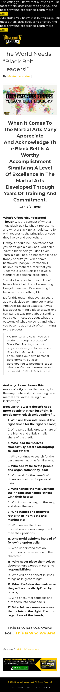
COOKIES (46, 688)
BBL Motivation (27, 649)
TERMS (27, 688)
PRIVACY (36, 688)
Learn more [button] (45, 10)
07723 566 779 (16, 688)
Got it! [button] (4, 14)
